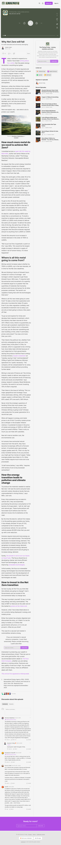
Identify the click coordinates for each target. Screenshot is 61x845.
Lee (6, 786)
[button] (19, 23)
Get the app (38, 838)
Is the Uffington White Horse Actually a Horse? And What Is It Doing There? (50, 118)
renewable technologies (17, 565)
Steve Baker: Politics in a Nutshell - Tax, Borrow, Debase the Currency (50, 138)
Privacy (30, 834)
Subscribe (48, 3)
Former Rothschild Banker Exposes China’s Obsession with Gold (50, 111)
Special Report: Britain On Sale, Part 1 (50, 131)
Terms (34, 834)
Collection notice (41, 834)
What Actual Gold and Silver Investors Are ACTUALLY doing (50, 104)
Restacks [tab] (11, 704)
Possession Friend (9, 752)
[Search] (39, 3)
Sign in (56, 3)
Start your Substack (26, 838)
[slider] (30, 35)
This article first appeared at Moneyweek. (15, 674)
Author (9, 744)
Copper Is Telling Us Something (50, 97)
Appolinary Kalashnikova (18, 136)
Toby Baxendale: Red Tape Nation (49, 125)
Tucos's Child (8, 765)
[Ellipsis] (30, 718)
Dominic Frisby (8, 47)
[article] (47, 92)
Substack (23, 842)
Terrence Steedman (10, 718)
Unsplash (16, 137)
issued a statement (19, 356)
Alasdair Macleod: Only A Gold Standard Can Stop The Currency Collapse (51, 91)
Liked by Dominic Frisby (11, 719)
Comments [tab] (5, 704)
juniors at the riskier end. (19, 606)
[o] (38, 92)
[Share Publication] (42, 3)
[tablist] (7, 704)
